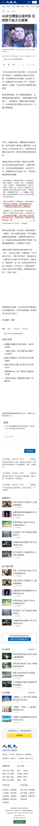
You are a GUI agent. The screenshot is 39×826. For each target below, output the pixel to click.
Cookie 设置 (19, 822)
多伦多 (25, 774)
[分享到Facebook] (4, 65)
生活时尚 (31, 793)
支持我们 (19, 735)
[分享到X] (14, 65)
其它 (25, 780)
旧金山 (25, 771)
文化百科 (5, 790)
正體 (28, 2)
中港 (7, 11)
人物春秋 (13, 796)
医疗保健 (23, 793)
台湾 (32, 6)
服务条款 (28, 754)
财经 (8, 777)
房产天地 (23, 790)
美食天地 (31, 796)
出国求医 (16, 329)
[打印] (23, 65)
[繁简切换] (33, 65)
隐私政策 (5, 758)
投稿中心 (13, 758)
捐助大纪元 (29, 758)
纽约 (18, 771)
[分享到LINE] (9, 65)
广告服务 (21, 758)
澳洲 (18, 780)
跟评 (33, 459)
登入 (34, 2)
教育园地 (5, 799)
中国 (13, 6)
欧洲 (25, 777)
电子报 (4, 754)
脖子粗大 (25, 329)
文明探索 (13, 790)
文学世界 (13, 793)
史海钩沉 (5, 796)
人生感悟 (5, 793)
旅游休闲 (23, 799)
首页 (3, 6)
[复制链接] (18, 65)
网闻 (12, 780)
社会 (8, 780)
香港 (37, 6)
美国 (18, 6)
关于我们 (11, 754)
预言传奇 (13, 799)
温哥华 (19, 777)
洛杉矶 (19, 774)
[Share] (14, 507)
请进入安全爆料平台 (19, 639)
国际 (22, 6)
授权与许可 (20, 754)
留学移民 (31, 790)
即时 (8, 6)
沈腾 (8, 329)
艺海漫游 (5, 802)
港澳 (12, 774)
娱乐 (12, 777)
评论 (27, 6)
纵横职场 (23, 796)
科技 (4, 777)
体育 (4, 780)
